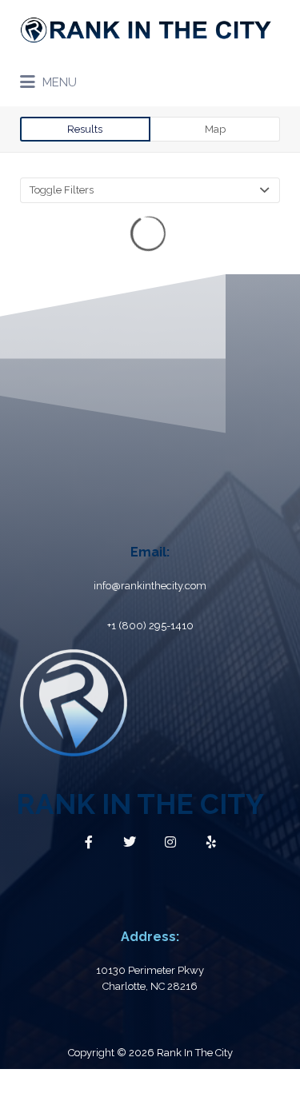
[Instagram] (170, 842)
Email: (150, 552)
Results (84, 129)
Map (215, 129)
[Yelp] (211, 842)
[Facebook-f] (89, 842)
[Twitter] (129, 842)
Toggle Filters (62, 190)
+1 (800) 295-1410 (150, 626)
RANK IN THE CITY (140, 804)
